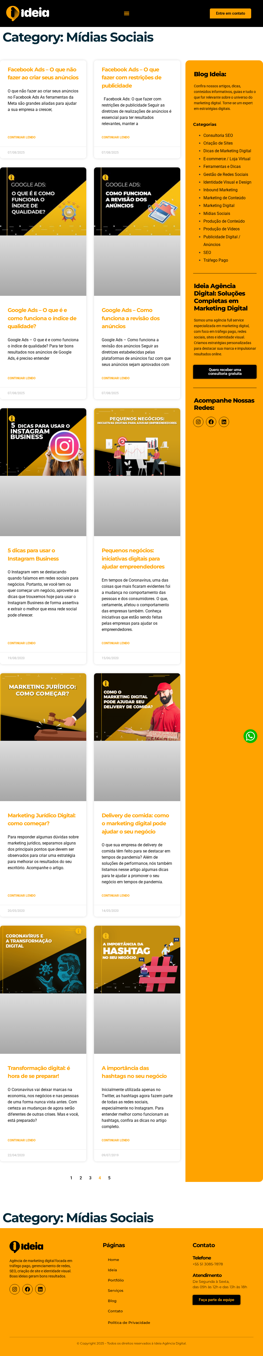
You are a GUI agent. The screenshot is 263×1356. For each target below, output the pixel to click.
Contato (115, 1311)
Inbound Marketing (220, 189)
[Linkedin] (224, 422)
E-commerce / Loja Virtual (226, 158)
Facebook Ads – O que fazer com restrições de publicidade (131, 77)
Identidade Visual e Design (227, 182)
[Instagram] (198, 422)
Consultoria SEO (218, 135)
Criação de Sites (218, 143)
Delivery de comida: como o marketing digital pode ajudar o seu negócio (135, 823)
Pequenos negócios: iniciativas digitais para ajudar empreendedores (133, 558)
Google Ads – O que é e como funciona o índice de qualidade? (42, 318)
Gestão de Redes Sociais (225, 174)
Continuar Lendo (21, 137)
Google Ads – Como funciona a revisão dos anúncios (130, 318)
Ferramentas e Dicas (222, 166)
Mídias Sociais (216, 213)
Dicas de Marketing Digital (227, 150)
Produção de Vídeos (221, 228)
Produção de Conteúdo (224, 221)
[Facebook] (211, 422)
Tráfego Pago (215, 260)
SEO (207, 252)
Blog (112, 1300)
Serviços (115, 1290)
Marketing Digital (218, 205)
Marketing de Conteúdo (224, 197)
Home (113, 1259)
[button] (127, 13)
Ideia (112, 1270)
